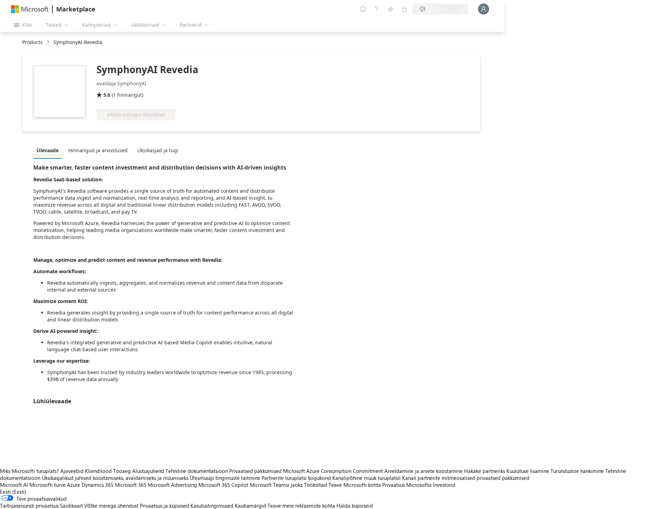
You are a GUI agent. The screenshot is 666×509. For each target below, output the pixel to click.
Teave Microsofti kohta (354, 484)
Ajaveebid (72, 470)
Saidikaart (71, 505)
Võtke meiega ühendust (111, 505)
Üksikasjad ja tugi (157, 150)
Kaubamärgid (250, 505)
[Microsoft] (30, 9)
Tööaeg (122, 470)
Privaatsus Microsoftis (407, 484)
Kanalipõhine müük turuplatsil (366, 477)
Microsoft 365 (130, 484)
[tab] (49, 150)
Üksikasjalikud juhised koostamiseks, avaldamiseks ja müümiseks (115, 477)
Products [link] (32, 42)
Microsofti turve (47, 484)
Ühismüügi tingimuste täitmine (225, 477)
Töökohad (315, 484)
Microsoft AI (14, 484)
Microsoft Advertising (172, 484)
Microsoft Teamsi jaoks (276, 484)
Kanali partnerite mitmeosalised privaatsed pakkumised (465, 477)
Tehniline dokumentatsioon (196, 470)
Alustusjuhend (148, 470)
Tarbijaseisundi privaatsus (29, 505)
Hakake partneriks (484, 470)
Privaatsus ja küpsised (164, 505)
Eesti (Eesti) (13, 491)
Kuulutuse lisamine (527, 470)
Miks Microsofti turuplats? (29, 470)
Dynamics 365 (97, 484)
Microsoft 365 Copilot (223, 484)
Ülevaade (47, 150)
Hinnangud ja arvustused (98, 150)
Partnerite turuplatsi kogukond (296, 477)
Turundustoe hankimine (577, 470)
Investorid (444, 484)
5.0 (106, 95)
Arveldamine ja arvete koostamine (423, 470)
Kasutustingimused (211, 505)
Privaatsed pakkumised (255, 470)
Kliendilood (98, 470)
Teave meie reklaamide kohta (301, 505)
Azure (73, 484)
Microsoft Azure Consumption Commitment (333, 470)
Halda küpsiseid (354, 505)
